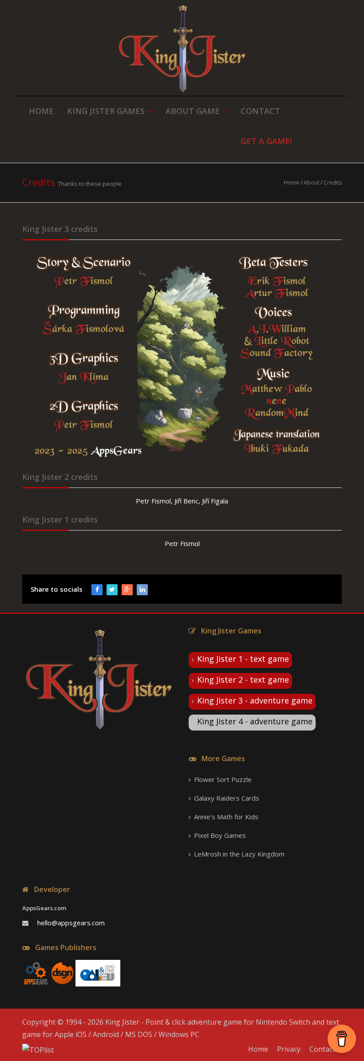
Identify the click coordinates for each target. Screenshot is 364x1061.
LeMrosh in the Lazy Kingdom (239, 853)
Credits (333, 182)
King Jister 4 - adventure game (255, 721)
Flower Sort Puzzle (223, 779)
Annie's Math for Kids (226, 816)
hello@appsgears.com (71, 922)
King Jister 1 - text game (243, 658)
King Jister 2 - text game (243, 679)
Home (291, 182)
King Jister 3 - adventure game (255, 700)
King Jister (122, 1022)
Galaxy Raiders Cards (226, 798)
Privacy (289, 1049)
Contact (322, 1049)
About (311, 182)
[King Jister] (182, 48)
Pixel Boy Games (220, 835)
